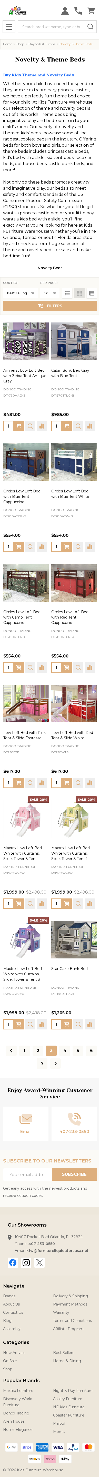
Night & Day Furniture (73, 1390)
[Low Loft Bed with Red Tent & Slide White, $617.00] (74, 703)
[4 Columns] (79, 293)
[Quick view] (30, 426)
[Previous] (11, 1051)
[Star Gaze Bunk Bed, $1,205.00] (74, 939)
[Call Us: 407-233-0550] (78, 11)
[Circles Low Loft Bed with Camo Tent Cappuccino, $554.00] (26, 582)
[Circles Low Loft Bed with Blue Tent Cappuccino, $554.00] (26, 462)
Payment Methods (70, 1304)
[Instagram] (26, 1263)
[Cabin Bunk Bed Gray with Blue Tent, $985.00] (74, 341)
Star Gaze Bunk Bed (69, 968)
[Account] (65, 11)
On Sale (10, 1361)
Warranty (61, 1312)
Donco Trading (16, 1413)
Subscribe (74, 1174)
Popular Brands (21, 1380)
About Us (11, 1304)
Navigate (14, 1286)
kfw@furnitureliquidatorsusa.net (57, 1250)
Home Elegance (18, 1429)
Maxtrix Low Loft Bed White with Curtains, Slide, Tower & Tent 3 (22, 974)
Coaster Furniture (68, 1415)
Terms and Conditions (72, 1320)
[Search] (90, 26)
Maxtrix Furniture (18, 1390)
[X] (39, 1263)
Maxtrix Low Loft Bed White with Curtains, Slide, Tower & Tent (22, 853)
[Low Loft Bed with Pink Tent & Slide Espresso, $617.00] (26, 703)
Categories (16, 1342)
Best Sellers (63, 1352)
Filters (54, 306)
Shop (7, 1369)
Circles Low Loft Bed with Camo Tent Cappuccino (22, 617)
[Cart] (91, 11)
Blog (7, 1320)
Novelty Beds (50, 268)
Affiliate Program (68, 1329)
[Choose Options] (19, 426)
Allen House (14, 1421)
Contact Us (13, 1312)
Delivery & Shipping (70, 1296)
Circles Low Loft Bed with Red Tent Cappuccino (69, 617)
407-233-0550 (41, 1243)
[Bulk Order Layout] (92, 293)
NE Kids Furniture (69, 1407)
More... (59, 1431)
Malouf (59, 1423)
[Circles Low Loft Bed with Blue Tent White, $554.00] (74, 462)
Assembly (12, 1329)
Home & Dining (67, 1361)
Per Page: (48, 283)
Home (7, 44)
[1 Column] (67, 293)
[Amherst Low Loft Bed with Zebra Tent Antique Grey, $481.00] (26, 341)
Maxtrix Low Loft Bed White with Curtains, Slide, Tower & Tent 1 (70, 853)
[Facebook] (13, 1263)
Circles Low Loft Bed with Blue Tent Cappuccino (22, 496)
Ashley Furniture (67, 1399)
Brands (9, 1296)
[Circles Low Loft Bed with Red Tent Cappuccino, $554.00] (74, 582)
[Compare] (42, 426)
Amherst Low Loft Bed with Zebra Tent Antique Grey (24, 375)
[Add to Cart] (67, 426)
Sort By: (10, 283)
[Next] (55, 1063)
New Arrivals (14, 1352)
